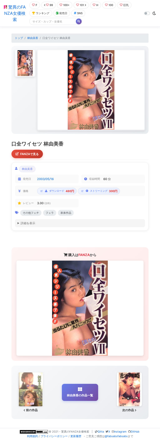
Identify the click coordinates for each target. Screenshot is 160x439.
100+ (66, 5)
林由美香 (32, 38)
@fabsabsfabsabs (116, 436)
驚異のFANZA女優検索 (15, 13)
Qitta (101, 431)
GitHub (135, 431)
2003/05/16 (45, 179)
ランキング (42, 13)
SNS (79, 13)
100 (111, 5)
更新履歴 (75, 436)
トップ (19, 38)
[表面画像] (25, 63)
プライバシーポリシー (54, 436)
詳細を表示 (28, 223)
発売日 (63, 13)
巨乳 (126, 5)
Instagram (120, 431)
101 (82, 5)
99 (51, 5)
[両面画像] (91, 90)
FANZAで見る (29, 154)
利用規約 (32, 436)
